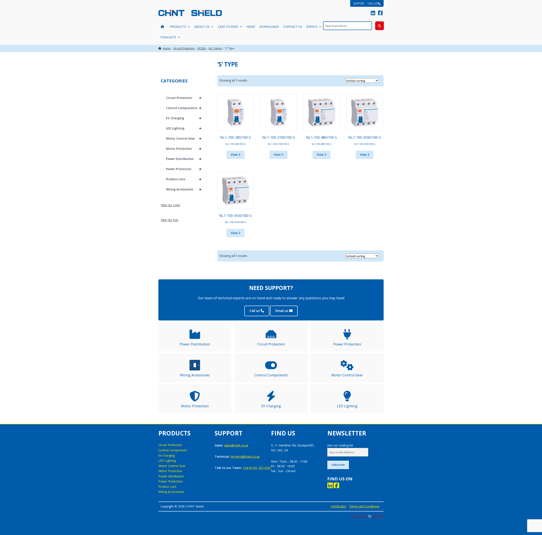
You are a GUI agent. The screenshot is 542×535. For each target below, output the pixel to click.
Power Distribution (184, 159)
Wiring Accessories (184, 189)
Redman (378, 516)
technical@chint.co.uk (245, 457)
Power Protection (184, 169)
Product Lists (184, 179)
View (234, 154)
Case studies (228, 27)
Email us (282, 310)
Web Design (359, 516)
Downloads (269, 27)
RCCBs (202, 48)
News (251, 27)
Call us (373, 3)
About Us (201, 27)
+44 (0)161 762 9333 (257, 468)
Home (166, 48)
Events (311, 27)
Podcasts (168, 37)
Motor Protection (184, 148)
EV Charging (184, 118)
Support (359, 3)
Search (379, 25)
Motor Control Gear (184, 138)
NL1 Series (215, 48)
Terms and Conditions (364, 506)
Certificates (338, 506)
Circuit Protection (184, 48)
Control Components (184, 108)
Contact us (292, 27)
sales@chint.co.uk (236, 445)
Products (178, 27)
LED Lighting (184, 128)
